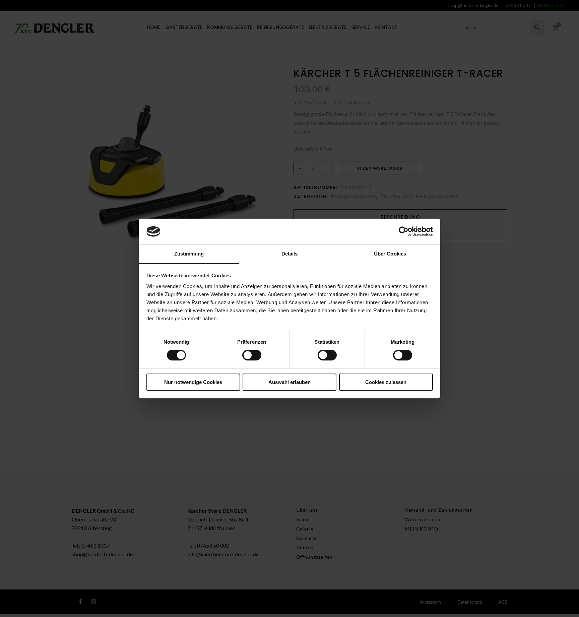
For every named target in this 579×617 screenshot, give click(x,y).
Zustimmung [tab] (189, 254)
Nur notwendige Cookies (193, 382)
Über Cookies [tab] (390, 254)
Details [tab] (289, 254)
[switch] (251, 355)
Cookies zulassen (385, 382)
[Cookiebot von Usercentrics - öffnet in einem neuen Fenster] (403, 231)
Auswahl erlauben (289, 382)
